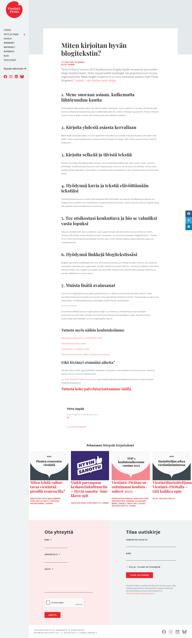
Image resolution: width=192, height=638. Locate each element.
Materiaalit (9, 47)
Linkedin (130, 501)
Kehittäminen (54, 498)
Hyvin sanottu (93, 503)
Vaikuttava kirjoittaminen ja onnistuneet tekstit (81, 338)
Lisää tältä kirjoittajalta (76, 426)
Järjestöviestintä (38, 498)
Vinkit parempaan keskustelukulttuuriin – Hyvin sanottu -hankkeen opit (90, 489)
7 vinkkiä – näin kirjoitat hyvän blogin (95, 80)
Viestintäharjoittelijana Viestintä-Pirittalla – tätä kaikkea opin (172, 487)
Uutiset (142, 503)
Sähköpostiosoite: (137, 539)
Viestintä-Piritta (120, 506)
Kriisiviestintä (118, 501)
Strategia (54, 501)
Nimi (48, 540)
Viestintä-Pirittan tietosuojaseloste (140, 593)
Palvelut (8, 38)
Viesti (49, 569)
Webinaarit (9, 42)
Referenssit (9, 51)
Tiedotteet (132, 503)
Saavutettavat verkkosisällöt (73, 343)
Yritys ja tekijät (11, 34)
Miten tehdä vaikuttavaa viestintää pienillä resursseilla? (47, 487)
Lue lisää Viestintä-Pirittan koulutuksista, (79, 379)
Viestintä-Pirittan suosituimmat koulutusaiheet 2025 (130, 487)
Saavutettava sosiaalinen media (75, 349)
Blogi (6, 55)
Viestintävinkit (37, 503)
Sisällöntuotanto (39, 501)
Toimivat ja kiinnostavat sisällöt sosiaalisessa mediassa (85, 354)
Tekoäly (122, 503)
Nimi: (129, 553)
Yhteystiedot (10, 60)
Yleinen (71, 64)
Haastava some (78, 503)
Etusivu (7, 30)
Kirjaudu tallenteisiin (13, 68)
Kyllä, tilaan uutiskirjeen (144, 567)
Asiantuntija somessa (122, 498)
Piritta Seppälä (77, 62)
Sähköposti (52, 554)
